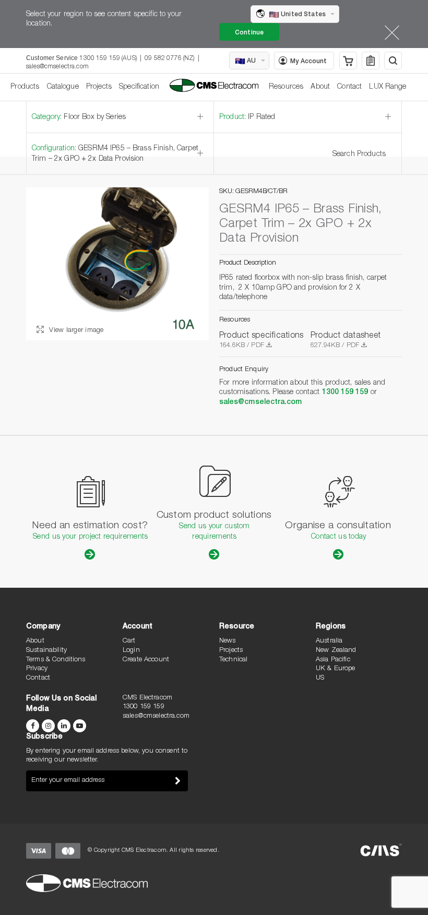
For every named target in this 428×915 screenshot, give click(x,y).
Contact (349, 87)
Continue (249, 33)
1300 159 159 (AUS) (108, 58)
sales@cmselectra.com (57, 67)
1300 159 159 (345, 392)
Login (131, 650)
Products (24, 87)
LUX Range (387, 87)
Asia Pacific (333, 660)
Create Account (146, 660)
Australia (329, 641)
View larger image (75, 330)
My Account (308, 61)
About (320, 87)
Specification (139, 87)
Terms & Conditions (56, 660)
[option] (117, 263)
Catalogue (63, 87)
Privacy (36, 669)
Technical (233, 660)
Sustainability (46, 650)
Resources (286, 87)
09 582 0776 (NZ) (169, 58)
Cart (129, 641)
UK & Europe (335, 669)
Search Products (359, 154)
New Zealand (336, 650)
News (227, 641)
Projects (99, 87)
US (320, 678)
